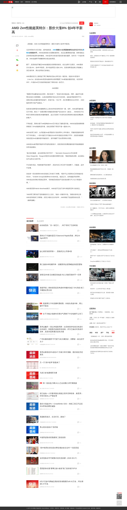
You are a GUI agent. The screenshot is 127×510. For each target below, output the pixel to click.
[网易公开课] (84, 2)
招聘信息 (62, 508)
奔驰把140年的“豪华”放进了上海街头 (100, 298)
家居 (91, 332)
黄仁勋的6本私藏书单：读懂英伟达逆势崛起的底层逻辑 (61, 264)
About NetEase (45, 508)
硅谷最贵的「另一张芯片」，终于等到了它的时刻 (59, 225)
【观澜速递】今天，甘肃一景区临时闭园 (101, 336)
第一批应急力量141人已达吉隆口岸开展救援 (60, 383)
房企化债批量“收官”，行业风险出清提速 (101, 200)
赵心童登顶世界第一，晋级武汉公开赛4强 (56, 251)
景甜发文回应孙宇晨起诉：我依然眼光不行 (101, 61)
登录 (105, 2)
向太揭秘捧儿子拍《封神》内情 (98, 165)
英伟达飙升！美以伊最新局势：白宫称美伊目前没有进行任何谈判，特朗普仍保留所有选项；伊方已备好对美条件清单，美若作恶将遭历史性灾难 (61, 329)
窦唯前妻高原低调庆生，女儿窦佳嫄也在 (101, 174)
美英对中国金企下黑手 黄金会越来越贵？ (101, 204)
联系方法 (57, 508)
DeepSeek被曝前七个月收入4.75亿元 (100, 261)
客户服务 (67, 508)
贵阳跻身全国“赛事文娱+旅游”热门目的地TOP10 (58, 468)
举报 (83, 36)
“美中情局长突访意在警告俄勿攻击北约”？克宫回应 (59, 448)
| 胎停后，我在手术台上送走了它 (100, 327)
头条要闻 (92, 33)
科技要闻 (92, 227)
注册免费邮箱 (112, 2)
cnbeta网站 (31, 36)
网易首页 (17, 2)
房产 (102, 332)
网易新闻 (96, 23)
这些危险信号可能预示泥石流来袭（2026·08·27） (59, 458)
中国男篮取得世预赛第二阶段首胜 (53, 437)
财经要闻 (92, 183)
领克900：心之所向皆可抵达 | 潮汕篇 (100, 288)
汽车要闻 (92, 266)
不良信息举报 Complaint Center (82, 508)
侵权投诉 (98, 508)
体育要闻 (92, 100)
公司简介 (52, 508)
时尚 (96, 332)
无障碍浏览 (27, 2)
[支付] (96, 2)
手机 (107, 332)
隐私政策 (72, 508)
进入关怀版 (34, 2)
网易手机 (19, 23)
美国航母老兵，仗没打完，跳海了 (53, 417)
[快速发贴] (17, 45)
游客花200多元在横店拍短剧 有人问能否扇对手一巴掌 (60, 275)
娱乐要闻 (92, 148)
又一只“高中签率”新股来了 (50, 362)
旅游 (113, 332)
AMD (54, 50)
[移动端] (79, 2)
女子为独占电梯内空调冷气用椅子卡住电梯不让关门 (63, 314)
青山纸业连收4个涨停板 (49, 427)
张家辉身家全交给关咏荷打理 (98, 178)
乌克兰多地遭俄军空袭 (48, 373)
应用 (22, 2)
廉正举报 (93, 508)
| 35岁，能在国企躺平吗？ (97, 323)
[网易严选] (91, 2)
